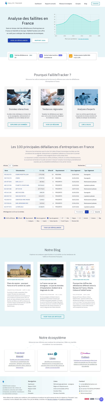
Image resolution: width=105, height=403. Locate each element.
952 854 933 (7, 199)
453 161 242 (7, 192)
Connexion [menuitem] (95, 3)
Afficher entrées (10, 165)
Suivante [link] (97, 212)
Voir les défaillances (19, 40)
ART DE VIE (19, 189)
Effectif (50, 170)
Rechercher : (81, 165)
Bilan (38, 221)
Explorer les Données (18, 124)
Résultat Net (75, 221)
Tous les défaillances (52, 227)
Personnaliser (98, 398)
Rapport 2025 (32, 386)
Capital (45, 221)
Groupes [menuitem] (78, 3)
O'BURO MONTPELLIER (22, 174)
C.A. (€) (41, 170)
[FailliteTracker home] (3, 381)
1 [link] (86, 212)
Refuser (92, 398)
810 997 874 (7, 207)
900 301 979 (7, 174)
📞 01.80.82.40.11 (84, 386)
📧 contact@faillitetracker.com (88, 384)
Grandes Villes (57, 391)
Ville (68, 218)
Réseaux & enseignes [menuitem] (65, 3)
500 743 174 (7, 178)
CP (62, 218)
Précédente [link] (79, 212)
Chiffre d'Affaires (10, 218)
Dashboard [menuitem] (38, 3)
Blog (29, 391)
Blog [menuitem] (85, 3)
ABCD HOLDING (20, 192)
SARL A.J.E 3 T (19, 181)
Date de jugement (41, 218)
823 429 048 (7, 189)
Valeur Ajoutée (54, 221)
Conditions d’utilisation (65, 399)
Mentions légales (52, 399)
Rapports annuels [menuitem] (50, 3)
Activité (86, 218)
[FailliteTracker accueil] (13, 3)
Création (93, 218)
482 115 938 (7, 185)
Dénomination (20, 170)
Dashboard (31, 384)
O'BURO (18, 178)
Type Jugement (89, 170)
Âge (100, 218)
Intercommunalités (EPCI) (61, 388)
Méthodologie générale (60, 384)
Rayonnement (60, 170)
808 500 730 (7, 196)
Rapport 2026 (40, 40)
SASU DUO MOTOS (21, 196)
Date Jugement (75, 170)
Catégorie (30, 221)
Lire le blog (86, 124)
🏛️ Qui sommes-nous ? (85, 391)
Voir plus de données (83, 39)
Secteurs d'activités (59, 393)
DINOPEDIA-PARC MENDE (23, 199)
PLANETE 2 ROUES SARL (22, 185)
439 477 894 (7, 181)
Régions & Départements (60, 386)
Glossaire (30, 393)
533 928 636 (7, 203)
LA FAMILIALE (19, 207)
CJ (80, 218)
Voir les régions (52, 124)
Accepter (87, 398)
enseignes (71, 384)
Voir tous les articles (52, 316)
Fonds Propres (65, 221)
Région (74, 218)
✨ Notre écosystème (85, 393)
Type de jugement (53, 218)
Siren (6, 170)
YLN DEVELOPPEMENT (93, 388)
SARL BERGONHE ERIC (22, 203)
